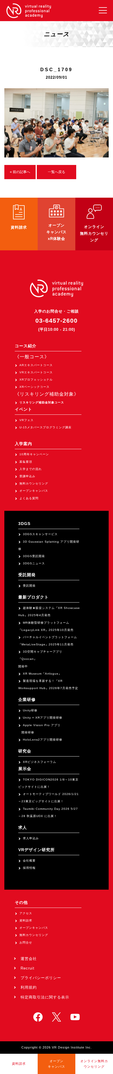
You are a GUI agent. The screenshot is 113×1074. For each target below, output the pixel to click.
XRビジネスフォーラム (39, 761)
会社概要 (29, 860)
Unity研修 (30, 710)
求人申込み (31, 838)
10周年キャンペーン (34, 454)
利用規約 (29, 987)
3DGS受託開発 (34, 556)
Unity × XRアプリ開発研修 (42, 717)
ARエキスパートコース (36, 365)
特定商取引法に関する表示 (45, 997)
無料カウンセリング (33, 483)
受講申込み (27, 476)
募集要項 (25, 461)
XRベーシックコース (34, 386)
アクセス (25, 913)
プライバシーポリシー (41, 978)
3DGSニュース (34, 563)
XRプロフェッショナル (36, 379)
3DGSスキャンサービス (40, 534)
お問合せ (25, 942)
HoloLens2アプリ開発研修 (42, 739)
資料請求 (25, 920)
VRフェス (26, 420)
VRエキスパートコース (36, 372)
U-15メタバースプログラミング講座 (45, 427)
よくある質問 (29, 498)
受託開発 (29, 585)
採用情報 (29, 867)
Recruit (27, 968)
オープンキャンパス (33, 490)
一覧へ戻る (56, 172)
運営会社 (29, 958)
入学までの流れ (30, 469)
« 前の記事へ (20, 172)
